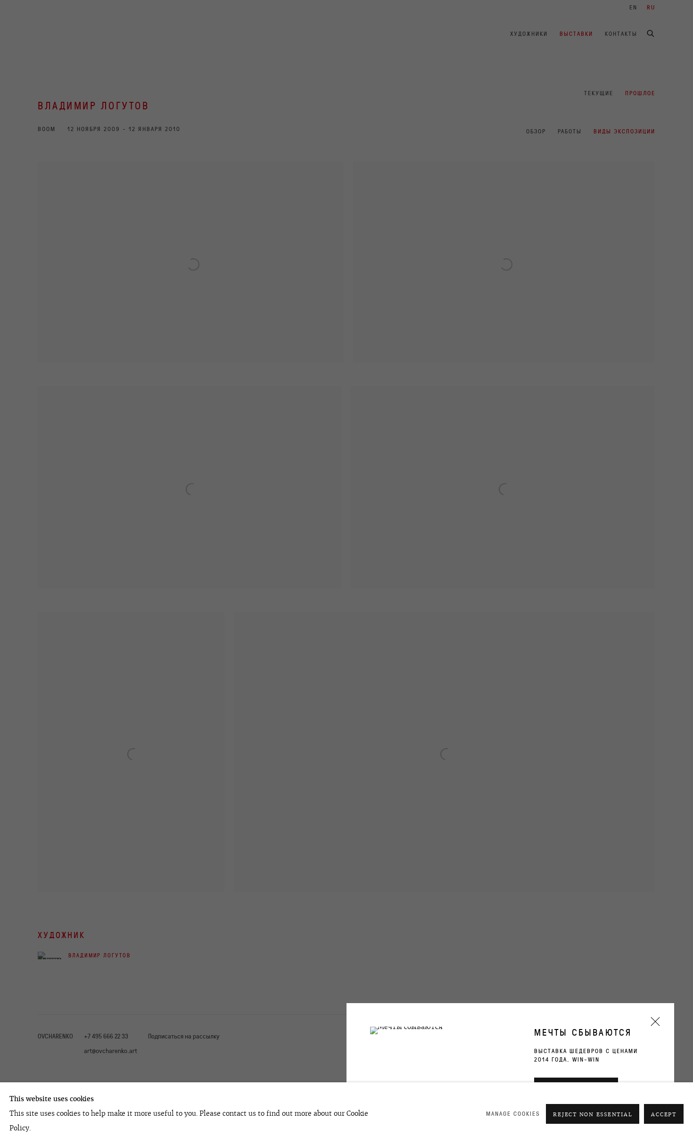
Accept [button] (663, 1114)
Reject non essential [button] (592, 1114)
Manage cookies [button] (513, 1113)
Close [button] (653, 1024)
